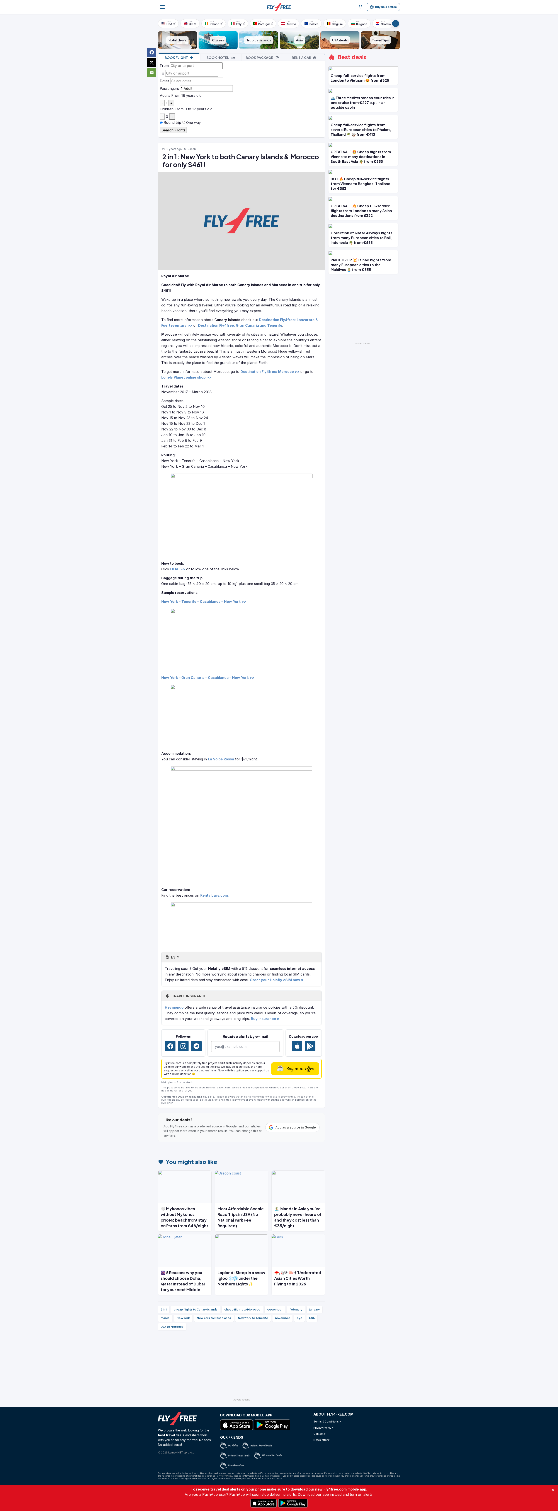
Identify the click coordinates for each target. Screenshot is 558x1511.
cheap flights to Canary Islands (195, 1309)
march (165, 1318)
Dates (164, 81)
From (164, 65)
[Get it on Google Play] (310, 1046)
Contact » (319, 1433)
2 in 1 (164, 1309)
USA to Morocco (172, 1326)
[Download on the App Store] (297, 1046)
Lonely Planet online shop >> (186, 377)
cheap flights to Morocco (242, 1309)
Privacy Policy (225, 1476)
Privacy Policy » (323, 1427)
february (295, 1309)
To (162, 73)
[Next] (395, 23)
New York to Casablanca (214, 1318)
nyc (299, 1318)
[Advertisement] (241, 1366)
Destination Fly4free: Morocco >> (269, 371)
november (282, 1318)
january (314, 1309)
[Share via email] (151, 72)
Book (176, 57)
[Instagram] (183, 1046)
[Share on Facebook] (151, 52)
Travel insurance (188, 996)
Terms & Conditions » (327, 1421)
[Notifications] (360, 7)
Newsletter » (321, 1439)
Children (167, 109)
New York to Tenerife (253, 1318)
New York (183, 1318)
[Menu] (162, 7)
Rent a (301, 57)
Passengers (169, 88)
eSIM (175, 957)
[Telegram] (196, 1046)
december (274, 1309)
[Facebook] (170, 1046)
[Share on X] (151, 62)
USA (312, 1318)
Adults (165, 95)
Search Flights (173, 130)
